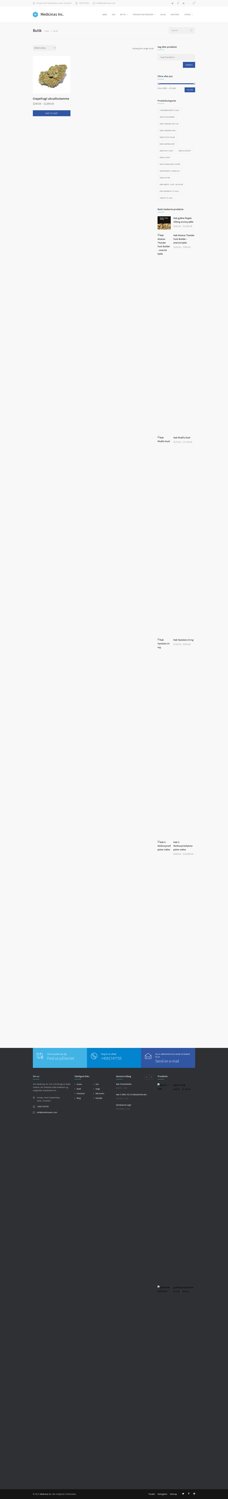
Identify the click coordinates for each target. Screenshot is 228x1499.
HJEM (104, 14)
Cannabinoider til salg (169, 110)
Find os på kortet (60, 1058)
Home (46, 31)
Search (189, 65)
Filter (190, 90)
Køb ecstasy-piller (167, 137)
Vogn (98, 1089)
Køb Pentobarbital (123, 1084)
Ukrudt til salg (166, 198)
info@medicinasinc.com (105, 3)
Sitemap (173, 1494)
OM (113, 14)
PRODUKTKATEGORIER (143, 14)
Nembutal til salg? (123, 1105)
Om (97, 1084)
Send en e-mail (167, 1060)
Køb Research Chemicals (170, 171)
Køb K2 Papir (165, 157)
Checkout (81, 1093)
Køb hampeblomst (167, 144)
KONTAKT (175, 14)
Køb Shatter (165, 178)
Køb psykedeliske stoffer (170, 164)
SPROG (187, 14)
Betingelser (162, 1494)
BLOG (163, 14)
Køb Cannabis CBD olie (169, 124)
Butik (79, 1089)
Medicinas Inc (45, 1494)
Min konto (100, 1093)
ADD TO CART (51, 113)
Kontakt (99, 1098)
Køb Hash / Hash (166, 151)
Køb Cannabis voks (167, 130)
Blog (79, 1098)
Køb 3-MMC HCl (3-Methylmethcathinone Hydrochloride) (132, 1094)
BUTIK (123, 14)
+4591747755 (84, 3)
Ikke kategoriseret (167, 117)
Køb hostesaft (185, 151)
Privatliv (151, 1494)
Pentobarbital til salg (169, 191)
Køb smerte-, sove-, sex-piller (171, 184)
